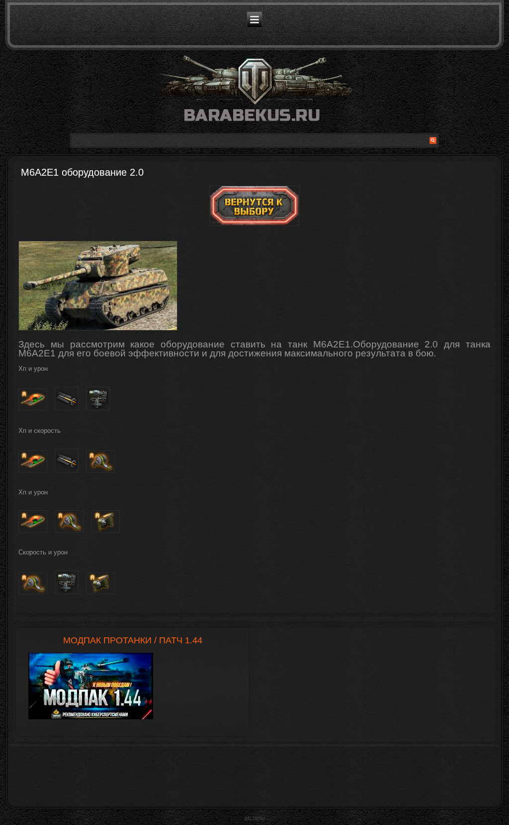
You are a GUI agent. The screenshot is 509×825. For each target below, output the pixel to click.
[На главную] (254, 93)
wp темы (255, 817)
